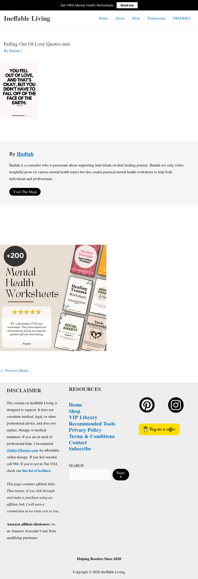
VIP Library (83, 417)
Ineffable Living (27, 18)
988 (16, 463)
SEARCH (76, 465)
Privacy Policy (85, 429)
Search (120, 474)
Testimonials (156, 18)
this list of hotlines (36, 470)
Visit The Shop (25, 191)
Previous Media (14, 370)
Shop (136, 18)
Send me (127, 5)
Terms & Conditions (92, 436)
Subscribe (80, 448)
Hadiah (25, 153)
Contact (78, 442)
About (120, 18)
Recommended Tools (92, 423)
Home (103, 18)
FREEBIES (181, 18)
